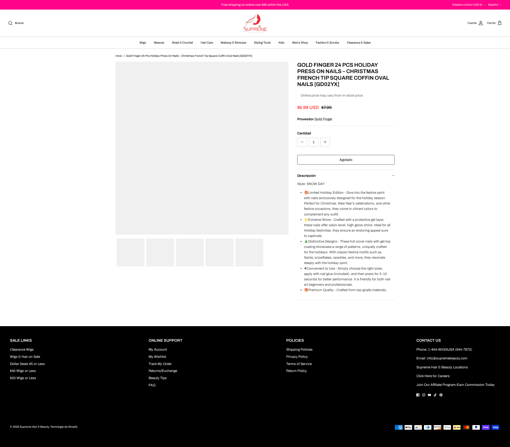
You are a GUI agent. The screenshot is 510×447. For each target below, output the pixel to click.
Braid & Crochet (182, 42)
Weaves (159, 42)
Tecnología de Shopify (63, 426)
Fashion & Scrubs (327, 42)
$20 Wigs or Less (23, 378)
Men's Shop (300, 42)
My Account (158, 349)
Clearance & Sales (359, 42)
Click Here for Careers (433, 376)
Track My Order (160, 364)
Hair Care (207, 42)
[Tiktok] (435, 394)
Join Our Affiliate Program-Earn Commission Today (455, 385)
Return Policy (296, 371)
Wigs (142, 42)
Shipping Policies (299, 349)
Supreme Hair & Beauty (34, 426)
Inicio (119, 55)
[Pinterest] (440, 394)
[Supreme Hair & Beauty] (255, 23)
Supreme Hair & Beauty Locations (442, 367)
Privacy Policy (297, 357)
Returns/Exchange (163, 371)
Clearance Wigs (22, 349)
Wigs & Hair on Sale (25, 357)
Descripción (306, 176)
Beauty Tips (158, 378)
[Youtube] (429, 394)
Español (493, 4)
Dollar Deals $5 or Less (27, 364)
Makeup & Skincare (233, 42)
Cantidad (304, 133)
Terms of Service (299, 364)
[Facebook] (417, 394)
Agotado (345, 160)
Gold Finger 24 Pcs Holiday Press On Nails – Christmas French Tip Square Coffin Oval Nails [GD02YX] (189, 55)
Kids (281, 42)
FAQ (152, 385)
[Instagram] (423, 394)
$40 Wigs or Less (23, 371)
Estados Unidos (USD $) (467, 4)
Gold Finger (323, 119)
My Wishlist (157, 357)
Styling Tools (262, 42)
